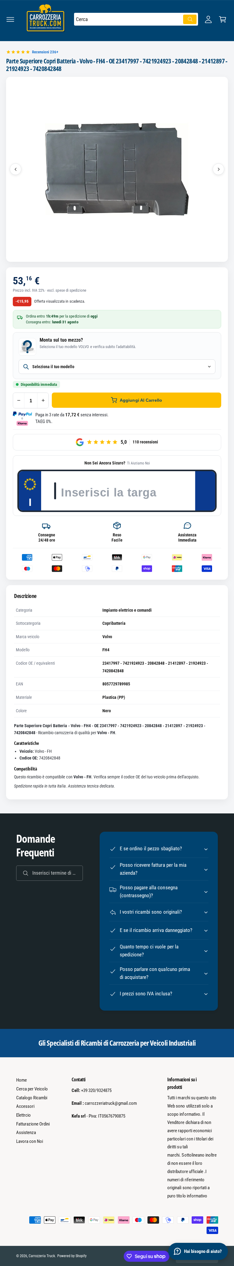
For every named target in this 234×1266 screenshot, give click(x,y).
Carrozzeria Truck (42, 1256)
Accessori (25, 1106)
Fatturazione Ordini (33, 1124)
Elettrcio (23, 1115)
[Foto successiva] (218, 169)
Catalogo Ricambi (31, 1098)
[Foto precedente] (15, 169)
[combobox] (136, 19)
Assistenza (26, 1132)
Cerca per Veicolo (32, 1089)
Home (21, 1080)
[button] (10, 19)
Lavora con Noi (29, 1141)
